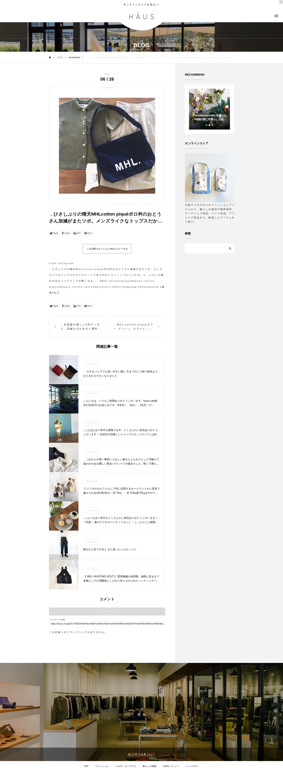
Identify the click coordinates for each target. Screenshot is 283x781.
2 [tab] (210, 125)
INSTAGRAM (107, 88)
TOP (86, 766)
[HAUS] (141, 15)
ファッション (102, 766)
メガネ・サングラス (125, 766)
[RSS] (144, 714)
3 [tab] (213, 125)
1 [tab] (207, 125)
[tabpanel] (209, 109)
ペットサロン (192, 766)
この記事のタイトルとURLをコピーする (107, 248)
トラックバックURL (57, 620)
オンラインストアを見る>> (141, 4)
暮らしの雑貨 (149, 766)
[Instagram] (139, 714)
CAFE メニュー (171, 766)
